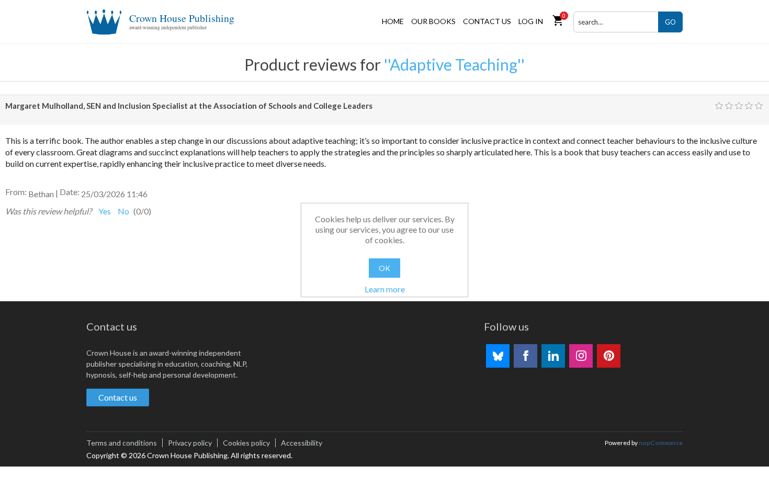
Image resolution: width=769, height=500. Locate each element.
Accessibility (301, 442)
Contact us (487, 21)
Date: (70, 192)
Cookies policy (246, 442)
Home (393, 21)
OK (384, 268)
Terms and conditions (121, 442)
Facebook (525, 356)
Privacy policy (190, 442)
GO (670, 22)
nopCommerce (661, 443)
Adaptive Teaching (453, 64)
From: (16, 192)
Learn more (385, 289)
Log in (530, 21)
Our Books (433, 21)
